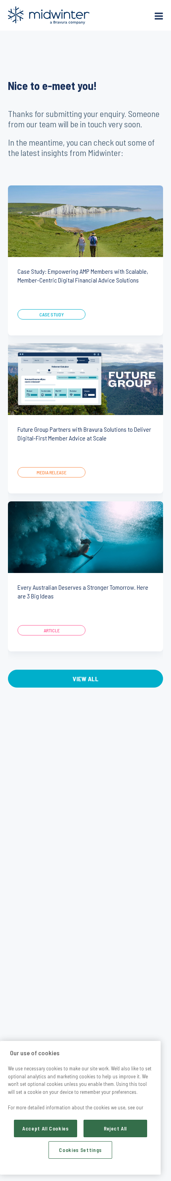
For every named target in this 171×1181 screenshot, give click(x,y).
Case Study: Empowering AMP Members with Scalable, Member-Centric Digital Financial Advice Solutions (82, 275)
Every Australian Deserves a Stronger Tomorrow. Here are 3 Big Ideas (82, 591)
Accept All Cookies (45, 1128)
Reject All (115, 1128)
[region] (80, 1108)
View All (86, 678)
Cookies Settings (80, 1150)
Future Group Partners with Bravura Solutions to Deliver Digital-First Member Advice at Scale (84, 433)
